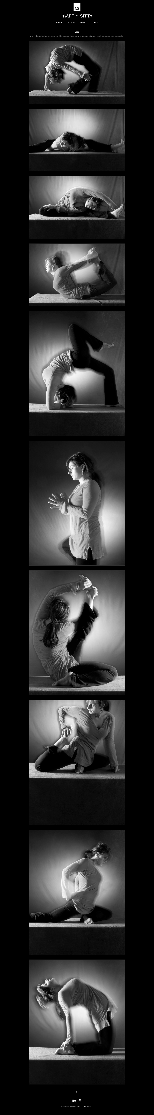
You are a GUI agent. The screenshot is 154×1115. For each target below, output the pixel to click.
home (59, 22)
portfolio (71, 22)
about (82, 22)
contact (94, 22)
